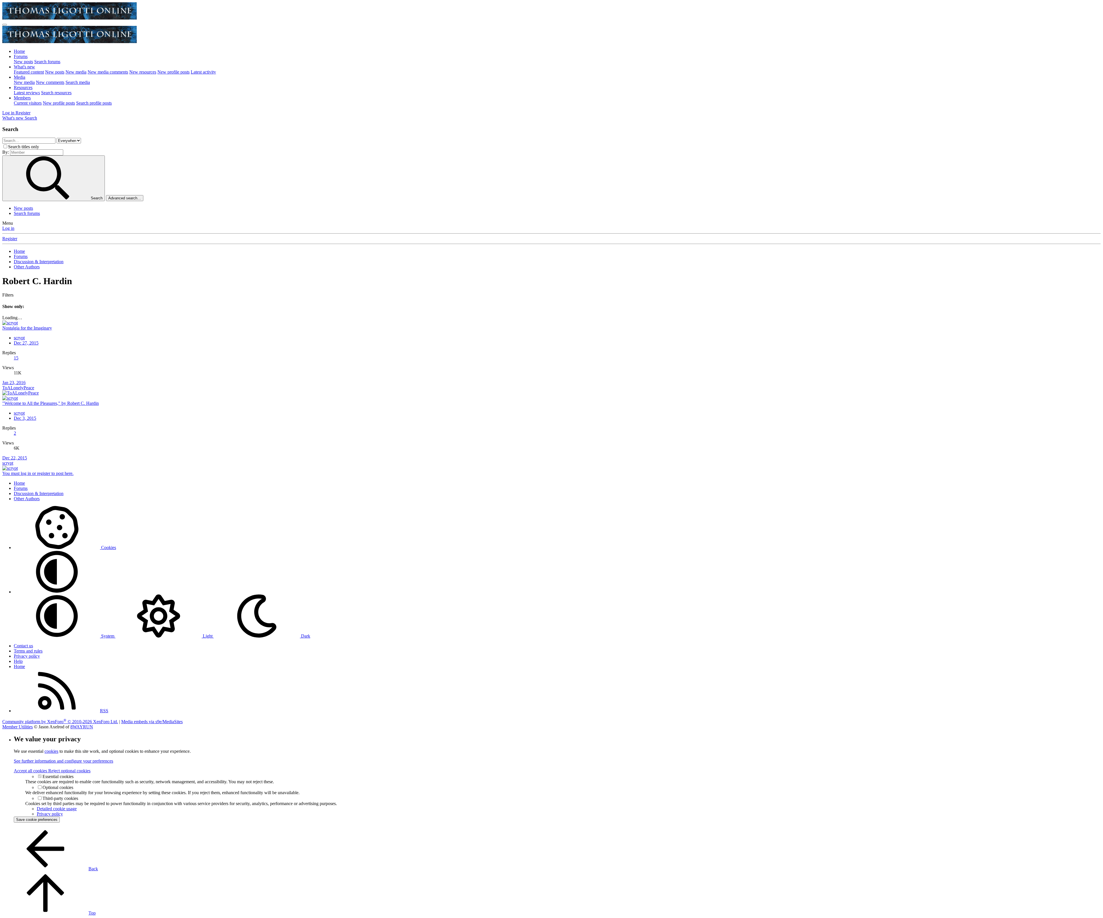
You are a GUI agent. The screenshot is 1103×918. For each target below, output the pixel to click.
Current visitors (28, 103)
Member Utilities (17, 726)
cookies (51, 751)
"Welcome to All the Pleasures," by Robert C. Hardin (50, 403)
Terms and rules (28, 650)
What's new (24, 66)
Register (9, 238)
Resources (23, 87)
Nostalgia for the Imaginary (27, 328)
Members (22, 97)
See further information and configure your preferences (63, 761)
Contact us (23, 645)
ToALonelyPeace (18, 387)
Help (18, 661)
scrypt (19, 337)
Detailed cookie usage (57, 808)
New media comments (108, 72)
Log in (8, 228)
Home (19, 51)
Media (19, 77)
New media (75, 72)
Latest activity (203, 72)
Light (208, 636)
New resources (142, 72)
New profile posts (173, 72)
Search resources (56, 92)
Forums (21, 56)
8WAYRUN (81, 726)
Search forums (47, 61)
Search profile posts (94, 103)
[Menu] (4, 25)
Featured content (29, 72)
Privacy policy (27, 656)
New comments (50, 82)
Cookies (108, 547)
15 (16, 357)
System (107, 636)
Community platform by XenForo (60, 721)
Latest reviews (27, 92)
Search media (77, 82)
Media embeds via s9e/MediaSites (152, 721)
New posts (23, 61)
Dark (305, 636)
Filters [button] (8, 294)
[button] (57, 591)
